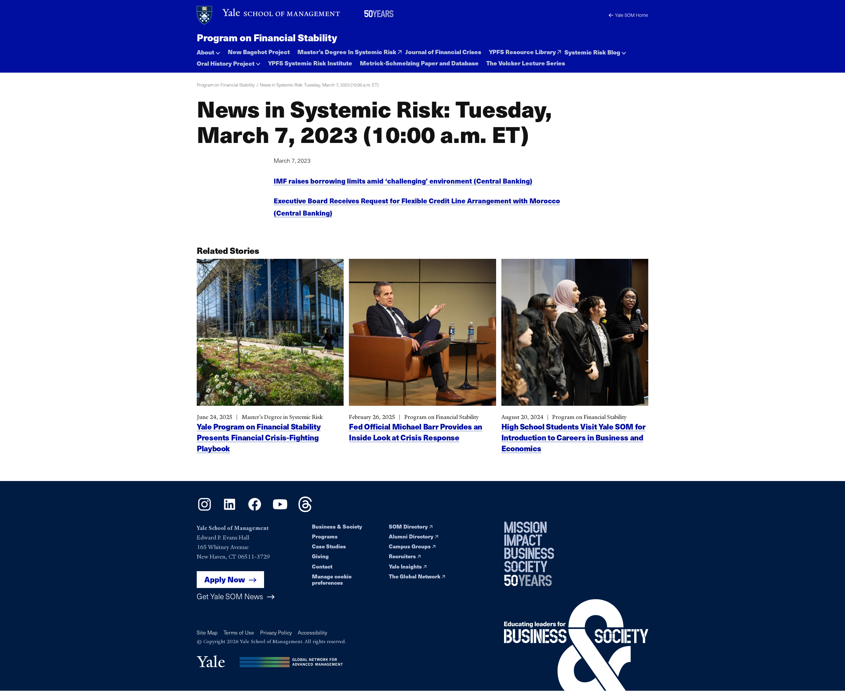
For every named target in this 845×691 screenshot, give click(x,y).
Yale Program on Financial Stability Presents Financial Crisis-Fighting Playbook (259, 437)
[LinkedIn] (229, 510)
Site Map (207, 632)
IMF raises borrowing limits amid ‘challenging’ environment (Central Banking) (403, 181)
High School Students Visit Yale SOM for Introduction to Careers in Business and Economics (573, 437)
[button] (208, 50)
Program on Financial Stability (267, 37)
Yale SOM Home (631, 15)
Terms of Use (238, 632)
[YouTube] (280, 510)
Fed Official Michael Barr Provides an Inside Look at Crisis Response (415, 432)
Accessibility (312, 632)
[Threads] (305, 510)
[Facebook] (254, 510)
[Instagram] (204, 510)
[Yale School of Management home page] (269, 15)
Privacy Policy (276, 632)
